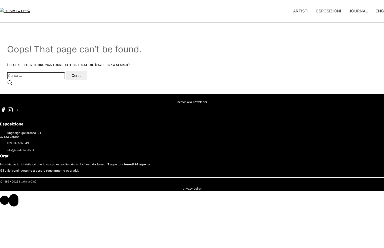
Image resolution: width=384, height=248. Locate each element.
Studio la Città (27, 181)
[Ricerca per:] (36, 75)
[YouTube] (17, 110)
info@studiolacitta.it (20, 150)
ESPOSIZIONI (328, 11)
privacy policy (192, 188)
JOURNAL (358, 11)
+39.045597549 (18, 143)
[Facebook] (3, 110)
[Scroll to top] (4, 200)
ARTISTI (300, 11)
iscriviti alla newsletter (192, 102)
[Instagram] (10, 110)
